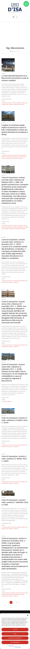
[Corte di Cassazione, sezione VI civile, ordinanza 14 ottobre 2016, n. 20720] (8, 410)
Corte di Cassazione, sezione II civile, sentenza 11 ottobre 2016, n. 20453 (14, 458)
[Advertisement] (15, 33)
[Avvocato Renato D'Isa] (15, 7)
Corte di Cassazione (17, 102)
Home (11, 51)
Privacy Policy (18, 647)
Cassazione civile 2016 (7, 445)
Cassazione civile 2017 (7, 280)
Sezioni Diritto (21, 104)
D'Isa (4, 100)
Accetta (15, 629)
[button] (27, 615)
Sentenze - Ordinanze (13, 104)
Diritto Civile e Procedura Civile (18, 156)
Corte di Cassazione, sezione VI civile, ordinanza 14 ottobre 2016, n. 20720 (15, 420)
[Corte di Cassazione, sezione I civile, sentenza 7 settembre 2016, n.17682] (8, 492)
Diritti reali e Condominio (7, 156)
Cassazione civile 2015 (20, 592)
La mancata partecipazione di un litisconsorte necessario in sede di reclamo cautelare (15, 78)
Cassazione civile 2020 (7, 102)
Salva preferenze (15, 642)
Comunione (15, 155)
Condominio (20, 225)
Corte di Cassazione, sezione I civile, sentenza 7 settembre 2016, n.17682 (15, 502)
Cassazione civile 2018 (7, 155)
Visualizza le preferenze (15, 638)
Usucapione (20, 158)
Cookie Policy (11, 645)
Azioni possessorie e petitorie (8, 592)
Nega (15, 633)
